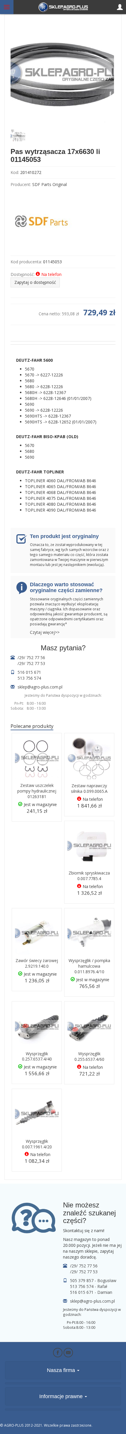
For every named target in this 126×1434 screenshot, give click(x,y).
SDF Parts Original (49, 184)
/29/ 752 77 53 (31, 663)
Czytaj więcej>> (44, 632)
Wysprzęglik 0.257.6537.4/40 (37, 1056)
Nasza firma (61, 1370)
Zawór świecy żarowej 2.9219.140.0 (37, 963)
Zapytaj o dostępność (35, 282)
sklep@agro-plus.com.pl (40, 687)
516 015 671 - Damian (91, 1292)
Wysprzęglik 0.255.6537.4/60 (89, 1056)
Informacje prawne (61, 1396)
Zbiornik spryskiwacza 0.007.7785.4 (89, 875)
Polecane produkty (32, 726)
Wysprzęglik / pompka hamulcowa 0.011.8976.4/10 (89, 966)
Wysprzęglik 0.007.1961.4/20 (37, 1144)
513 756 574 (29, 678)
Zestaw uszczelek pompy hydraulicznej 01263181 (36, 791)
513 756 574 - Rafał (88, 1286)
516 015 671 (29, 672)
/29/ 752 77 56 (31, 657)
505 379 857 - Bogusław (93, 1280)
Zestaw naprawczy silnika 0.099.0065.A (89, 788)
